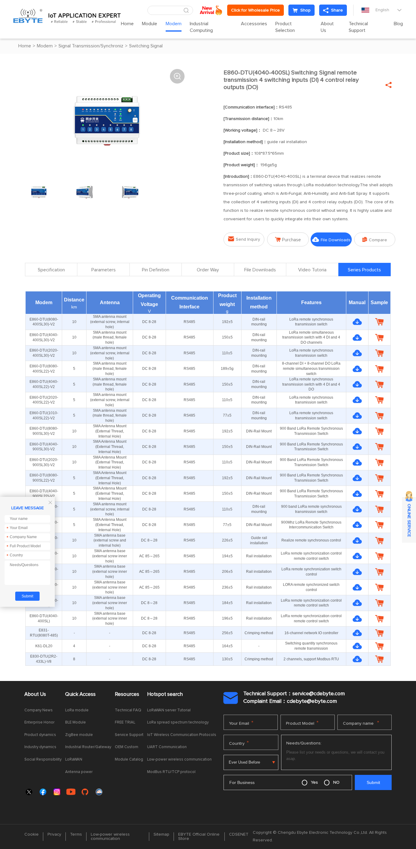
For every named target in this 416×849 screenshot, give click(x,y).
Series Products (364, 269)
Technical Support (358, 27)
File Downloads (331, 239)
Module (149, 23)
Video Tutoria (312, 269)
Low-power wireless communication (179, 759)
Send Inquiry (244, 239)
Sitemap (161, 834)
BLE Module (75, 722)
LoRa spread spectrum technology (178, 722)
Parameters (103, 269)
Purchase (288, 239)
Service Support (129, 735)
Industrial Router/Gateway (88, 747)
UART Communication (167, 747)
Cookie (31, 834)
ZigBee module (79, 735)
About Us (327, 27)
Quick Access (80, 694)
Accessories (254, 23)
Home (127, 23)
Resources (127, 694)
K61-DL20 (43, 646)
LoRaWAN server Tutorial (169, 710)
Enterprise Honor (39, 722)
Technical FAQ (128, 710)
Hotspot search (165, 694)
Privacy (54, 834)
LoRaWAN (73, 759)
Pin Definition (155, 269)
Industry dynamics (40, 747)
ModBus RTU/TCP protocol (171, 772)
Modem (174, 23)
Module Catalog (129, 759)
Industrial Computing (201, 27)
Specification (51, 269)
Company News (38, 710)
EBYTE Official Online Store (199, 836)
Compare (374, 239)
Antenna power (79, 772)
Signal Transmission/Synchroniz (90, 45)
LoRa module (77, 710)
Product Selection (285, 27)
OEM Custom (126, 747)
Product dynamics (40, 735)
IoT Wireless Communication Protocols (181, 735)
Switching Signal (146, 45)
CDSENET (239, 834)
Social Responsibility (43, 759)
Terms (76, 834)
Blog (398, 23)
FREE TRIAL (125, 722)
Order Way (208, 269)
